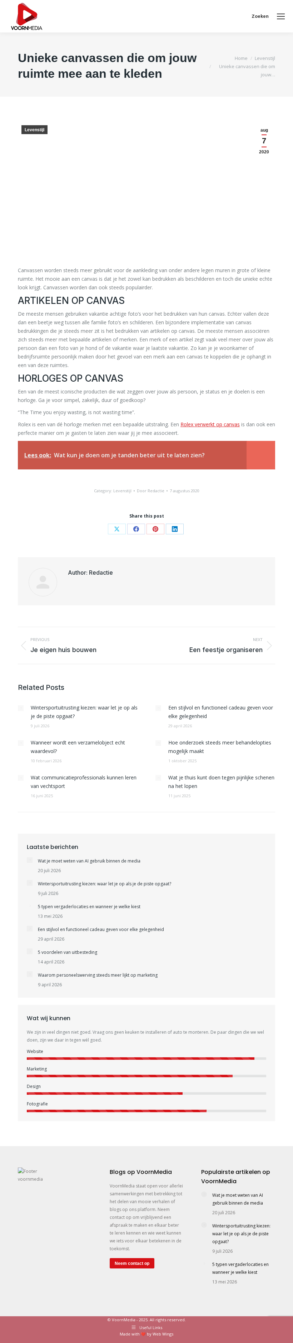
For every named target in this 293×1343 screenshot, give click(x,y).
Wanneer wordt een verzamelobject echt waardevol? (78, 746)
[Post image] (21, 708)
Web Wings (163, 1334)
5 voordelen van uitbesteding (67, 952)
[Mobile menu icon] (281, 16)
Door (150, 490)
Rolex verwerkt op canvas (210, 424)
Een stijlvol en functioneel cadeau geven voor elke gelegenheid (220, 711)
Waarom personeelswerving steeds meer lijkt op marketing (98, 975)
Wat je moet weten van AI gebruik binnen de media (89, 861)
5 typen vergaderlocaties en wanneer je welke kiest (89, 907)
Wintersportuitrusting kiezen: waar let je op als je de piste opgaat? (84, 711)
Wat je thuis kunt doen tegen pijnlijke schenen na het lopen (221, 781)
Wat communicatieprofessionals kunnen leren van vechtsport (83, 781)
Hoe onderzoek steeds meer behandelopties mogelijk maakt (219, 746)
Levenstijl (34, 129)
